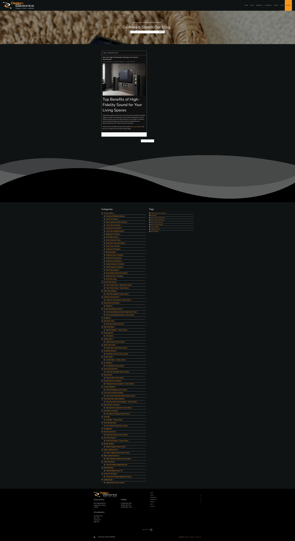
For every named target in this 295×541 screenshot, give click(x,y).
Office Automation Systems (111, 456)
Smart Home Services (157, 222)
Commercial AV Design (110, 474)
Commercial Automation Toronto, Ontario (117, 372)
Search (161, 32)
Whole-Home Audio (109, 345)
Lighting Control (108, 339)
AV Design (107, 417)
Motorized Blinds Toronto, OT (114, 471)
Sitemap (192, 537)
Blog (282, 5)
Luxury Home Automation (113, 225)
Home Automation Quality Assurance (116, 222)
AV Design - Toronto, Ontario (114, 420)
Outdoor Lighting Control (111, 450)
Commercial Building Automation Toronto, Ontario (120, 315)
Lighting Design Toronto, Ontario (115, 483)
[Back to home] (18, 5)
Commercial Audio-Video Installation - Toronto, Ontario (121, 402)
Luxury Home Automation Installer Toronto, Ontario (120, 396)
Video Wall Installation (112, 270)
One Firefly (186, 537)
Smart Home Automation (113, 246)
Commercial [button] (268, 5)
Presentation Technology (111, 411)
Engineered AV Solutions (113, 234)
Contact (288, 5)
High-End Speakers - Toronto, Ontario (124, 61)
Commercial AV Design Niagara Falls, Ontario (118, 477)
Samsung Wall (108, 375)
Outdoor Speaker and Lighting (114, 267)
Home (246, 5)
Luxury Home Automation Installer (113, 393)
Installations (107, 318)
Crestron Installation (109, 387)
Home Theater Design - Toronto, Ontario (117, 288)
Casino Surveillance (109, 462)
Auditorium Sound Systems (113, 261)
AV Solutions (109, 336)
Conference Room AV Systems (114, 255)
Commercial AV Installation (113, 228)
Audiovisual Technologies (113, 249)
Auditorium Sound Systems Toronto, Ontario (118, 300)
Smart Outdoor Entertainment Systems (117, 273)
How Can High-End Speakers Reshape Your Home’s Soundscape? (120, 58)
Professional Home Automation (112, 381)
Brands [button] (276, 5)
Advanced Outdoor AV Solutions (115, 264)
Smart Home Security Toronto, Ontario (116, 435)
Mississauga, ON (108, 333)
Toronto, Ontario (108, 213)
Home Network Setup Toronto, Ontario (117, 426)
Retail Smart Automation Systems (115, 243)
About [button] (252, 5)
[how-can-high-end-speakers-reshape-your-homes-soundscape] (124, 79)
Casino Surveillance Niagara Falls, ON (116, 465)
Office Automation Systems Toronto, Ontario (118, 459)
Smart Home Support (110, 438)
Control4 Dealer (108, 357)
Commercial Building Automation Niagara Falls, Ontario (121, 312)
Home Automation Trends (113, 240)
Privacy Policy (198, 537)
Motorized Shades (111, 252)
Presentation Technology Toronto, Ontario (117, 414)
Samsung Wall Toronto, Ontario (115, 378)
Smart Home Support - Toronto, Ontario (117, 441)
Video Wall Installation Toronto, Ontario (117, 294)
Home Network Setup (110, 423)
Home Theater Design (110, 282)
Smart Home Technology (157, 220)
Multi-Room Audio (111, 279)
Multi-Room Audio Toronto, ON (115, 324)
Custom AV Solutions (112, 219)
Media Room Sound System (113, 258)
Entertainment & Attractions (111, 303)
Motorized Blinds (108, 468)
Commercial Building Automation (115, 216)
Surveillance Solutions (110, 351)
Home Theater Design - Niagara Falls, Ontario (118, 285)
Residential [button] (259, 5)
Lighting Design (108, 480)
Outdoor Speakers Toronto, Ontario (116, 447)
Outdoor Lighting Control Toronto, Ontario (117, 453)
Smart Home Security (110, 432)
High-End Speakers (108, 61)
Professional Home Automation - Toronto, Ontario (120, 384)
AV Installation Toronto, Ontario (115, 366)
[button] (151, 529)
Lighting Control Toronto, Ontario (115, 342)
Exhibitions (109, 306)
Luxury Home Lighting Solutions (115, 231)
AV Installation (108, 363)
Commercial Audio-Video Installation (114, 399)
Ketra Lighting (154, 231)
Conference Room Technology (114, 276)
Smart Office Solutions (112, 237)
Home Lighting (155, 227)
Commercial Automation (110, 369)
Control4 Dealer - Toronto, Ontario (115, 360)
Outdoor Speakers (109, 444)
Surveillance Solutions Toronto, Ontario (117, 354)
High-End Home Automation (112, 405)
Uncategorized (108, 429)
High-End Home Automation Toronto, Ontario (118, 408)
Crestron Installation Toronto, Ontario (116, 390)
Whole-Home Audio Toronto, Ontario (116, 348)
